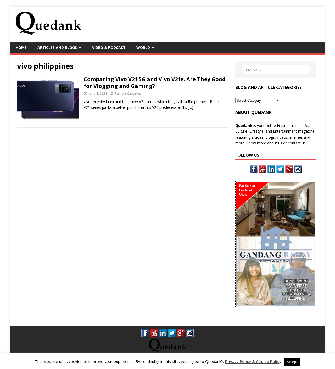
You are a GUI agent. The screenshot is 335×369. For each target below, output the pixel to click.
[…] (190, 107)
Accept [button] (292, 361)
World (143, 47)
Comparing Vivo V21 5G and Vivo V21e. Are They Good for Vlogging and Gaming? (155, 82)
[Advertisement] (224, 23)
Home (21, 47)
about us (274, 142)
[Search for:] (275, 69)
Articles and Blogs (57, 47)
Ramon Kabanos (128, 93)
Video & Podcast (109, 47)
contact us (297, 142)
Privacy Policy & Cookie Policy (253, 361)
